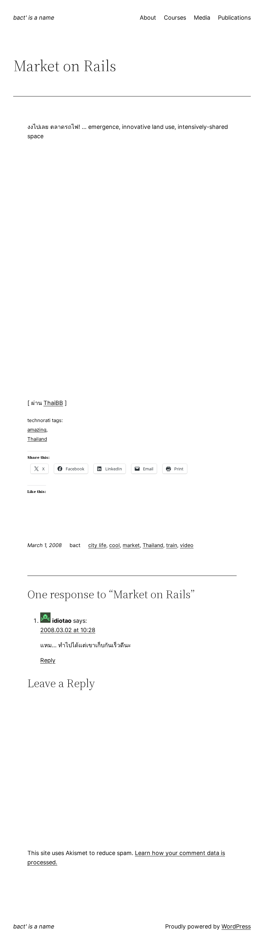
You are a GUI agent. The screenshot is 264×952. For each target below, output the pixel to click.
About (148, 17)
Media (202, 17)
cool (114, 545)
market (131, 545)
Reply (47, 660)
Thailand (37, 439)
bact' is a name (33, 17)
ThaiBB (53, 402)
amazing (36, 430)
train (171, 545)
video (186, 545)
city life (97, 545)
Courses (175, 17)
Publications (234, 17)
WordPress (236, 926)
